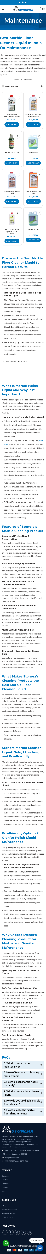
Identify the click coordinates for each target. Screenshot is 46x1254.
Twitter (25, 2)
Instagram (29, 2)
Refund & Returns (9, 1213)
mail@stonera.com (11, 1157)
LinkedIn (19, 2)
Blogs (4, 1191)
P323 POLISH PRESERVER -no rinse (12, 115)
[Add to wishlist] (17, 97)
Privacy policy (7, 1217)
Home (16, 79)
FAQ (3, 1206)
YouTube (22, 2)
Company (5, 1176)
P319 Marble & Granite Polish (12, 192)
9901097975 (10, 1161)
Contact (5, 1183)
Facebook (17, 2)
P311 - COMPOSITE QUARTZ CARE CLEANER (12, 232)
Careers (5, 1187)
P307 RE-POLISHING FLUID (33, 192)
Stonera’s (29, 871)
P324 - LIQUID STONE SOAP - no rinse (33, 115)
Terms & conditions (10, 1209)
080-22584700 (22, 1161)
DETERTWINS (33, 230)
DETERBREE (33, 153)
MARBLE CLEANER (12, 153)
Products (5, 1180)
